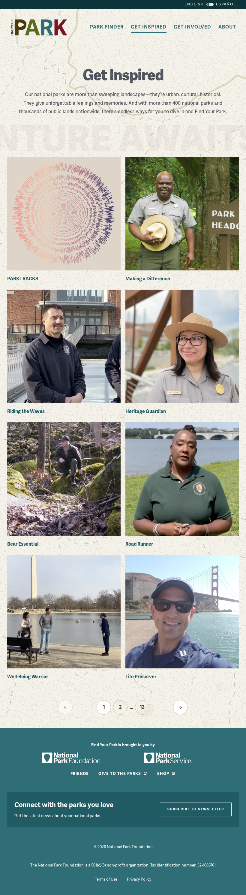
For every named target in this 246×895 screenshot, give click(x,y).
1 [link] (104, 707)
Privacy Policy (139, 879)
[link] (180, 707)
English (194, 4)
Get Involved (192, 27)
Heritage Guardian (145, 411)
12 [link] (142, 707)
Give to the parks (119, 773)
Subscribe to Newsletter (195, 809)
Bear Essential (22, 544)
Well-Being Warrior (27, 677)
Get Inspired (148, 27)
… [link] (131, 707)
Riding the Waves (26, 411)
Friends (79, 773)
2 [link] (120, 707)
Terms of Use (106, 879)
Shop (163, 773)
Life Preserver (140, 677)
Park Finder (107, 27)
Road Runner (139, 544)
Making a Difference (147, 279)
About (227, 27)
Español (226, 4)
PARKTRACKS (22, 279)
